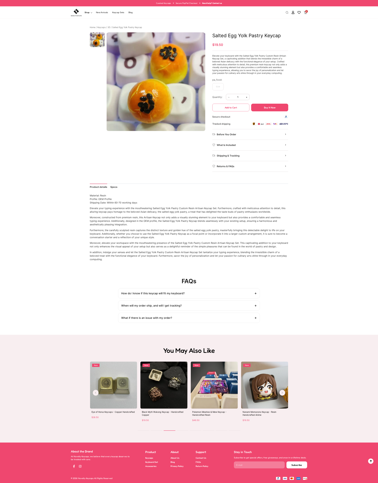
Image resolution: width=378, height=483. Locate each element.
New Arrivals (102, 12)
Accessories (150, 466)
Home (92, 27)
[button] (287, 12)
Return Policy (202, 466)
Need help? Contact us (212, 3)
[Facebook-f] (74, 466)
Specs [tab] (113, 186)
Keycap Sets (118, 12)
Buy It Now (270, 107)
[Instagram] (80, 466)
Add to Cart (231, 107)
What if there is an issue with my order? (146, 317)
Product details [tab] (98, 186)
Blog (130, 12)
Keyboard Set (151, 462)
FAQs (198, 462)
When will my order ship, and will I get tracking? (151, 305)
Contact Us (201, 458)
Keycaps (101, 27)
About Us (175, 458)
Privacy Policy (177, 466)
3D (108, 27)
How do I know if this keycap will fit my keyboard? (153, 293)
